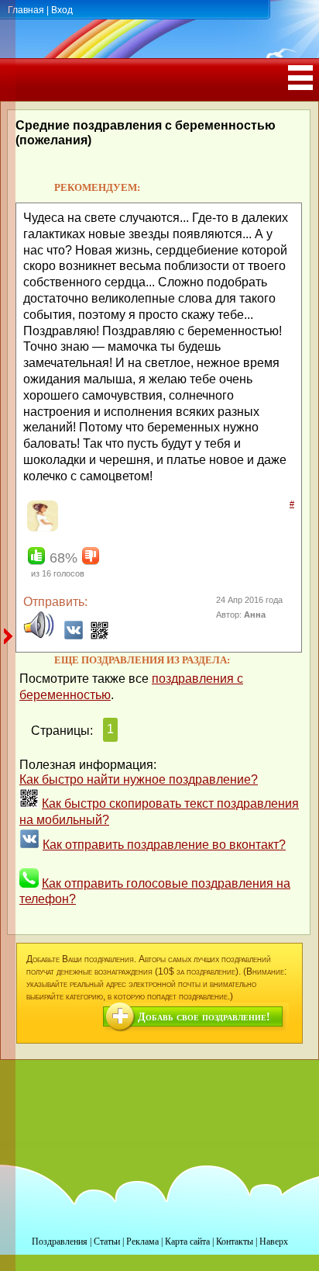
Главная (26, 10)
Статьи (107, 1241)
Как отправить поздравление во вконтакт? (164, 844)
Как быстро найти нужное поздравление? (138, 779)
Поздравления (59, 1241)
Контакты (234, 1241)
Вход (62, 10)
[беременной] (40, 528)
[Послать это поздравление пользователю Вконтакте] (73, 635)
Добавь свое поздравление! (204, 1017)
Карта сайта (187, 1241)
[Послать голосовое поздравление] (38, 635)
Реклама (142, 1241)
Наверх (273, 1241)
